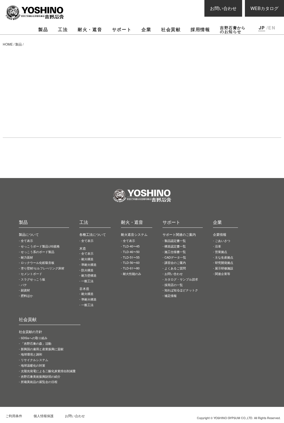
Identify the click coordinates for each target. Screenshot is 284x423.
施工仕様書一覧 (175, 251)
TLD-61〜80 (131, 268)
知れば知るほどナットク (181, 290)
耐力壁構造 (89, 275)
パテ (24, 284)
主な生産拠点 (224, 257)
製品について (29, 234)
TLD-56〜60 (131, 262)
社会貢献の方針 (30, 331)
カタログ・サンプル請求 (181, 279)
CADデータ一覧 (175, 257)
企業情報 (219, 234)
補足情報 (170, 295)
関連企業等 (222, 273)
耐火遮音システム (134, 234)
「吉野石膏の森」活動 (36, 343)
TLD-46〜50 (131, 251)
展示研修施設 (224, 268)
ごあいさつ (222, 240)
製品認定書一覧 (175, 240)
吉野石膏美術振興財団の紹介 (40, 376)
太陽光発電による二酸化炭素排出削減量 (48, 371)
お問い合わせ (223, 8)
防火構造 (87, 270)
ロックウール (37, 262)
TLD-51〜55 (131, 257)
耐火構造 (87, 259)
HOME (8, 44)
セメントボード (31, 273)
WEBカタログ (264, 8)
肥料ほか (27, 295)
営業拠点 (221, 251)
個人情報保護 (44, 415)
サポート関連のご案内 (179, 234)
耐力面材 (27, 257)
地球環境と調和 (31, 354)
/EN (271, 27)
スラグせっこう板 (33, 279)
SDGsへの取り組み (34, 338)
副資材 (25, 290)
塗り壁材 (42, 268)
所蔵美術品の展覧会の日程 (39, 381)
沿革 (218, 246)
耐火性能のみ (132, 273)
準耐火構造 (89, 264)
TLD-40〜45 (131, 246)
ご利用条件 (14, 415)
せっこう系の (37, 251)
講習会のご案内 (175, 262)
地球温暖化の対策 (33, 365)
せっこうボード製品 (40, 246)
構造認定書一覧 (175, 246)
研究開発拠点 (224, 262)
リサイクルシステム (34, 359)
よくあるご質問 (175, 268)
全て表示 (27, 240)
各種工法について (92, 234)
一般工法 (87, 281)
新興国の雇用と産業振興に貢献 (42, 349)
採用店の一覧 (173, 284)
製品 (18, 44)
